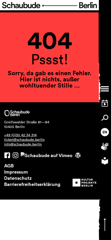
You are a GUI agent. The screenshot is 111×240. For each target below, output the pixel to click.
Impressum (16, 172)
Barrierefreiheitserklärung (32, 184)
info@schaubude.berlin (23, 144)
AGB (9, 165)
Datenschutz (18, 178)
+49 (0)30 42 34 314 (20, 135)
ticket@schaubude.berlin (24, 139)
